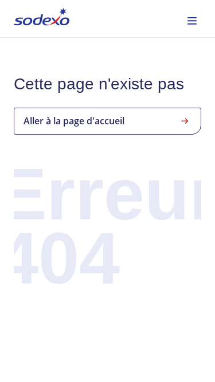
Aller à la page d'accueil (74, 121)
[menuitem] (41, 18)
